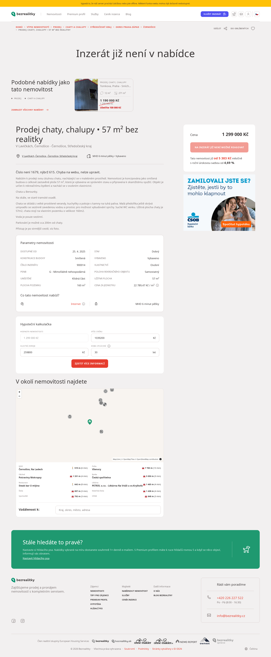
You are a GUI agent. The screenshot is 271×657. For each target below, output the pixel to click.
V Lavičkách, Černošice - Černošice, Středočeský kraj (49, 156)
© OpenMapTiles (128, 459)
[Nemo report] (186, 641)
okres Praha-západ (127, 27)
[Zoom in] (19, 392)
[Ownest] (205, 640)
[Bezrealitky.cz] (100, 641)
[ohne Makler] (142, 640)
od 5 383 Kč (222, 158)
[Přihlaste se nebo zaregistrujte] (248, 14)
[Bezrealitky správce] (223, 640)
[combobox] (108, 510)
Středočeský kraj (101, 27)
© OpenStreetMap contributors (146, 459)
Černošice (149, 27)
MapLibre (116, 459)
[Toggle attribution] (160, 459)
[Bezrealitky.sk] (121, 641)
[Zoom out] (19, 396)
